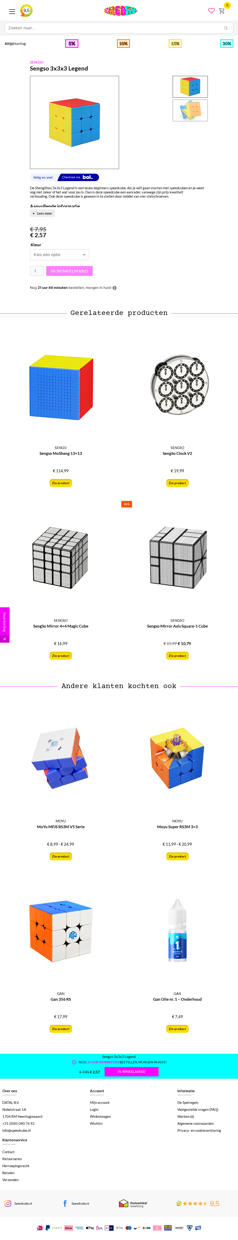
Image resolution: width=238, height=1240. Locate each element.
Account (97, 1091)
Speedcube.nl (23, 1203)
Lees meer (44, 213)
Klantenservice (14, 1140)
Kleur (36, 245)
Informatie (186, 1091)
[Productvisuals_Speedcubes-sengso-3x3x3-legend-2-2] (74, 122)
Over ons (9, 1091)
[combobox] (112, 28)
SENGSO (37, 62)
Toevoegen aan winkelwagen (69, 271)
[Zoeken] (226, 28)
